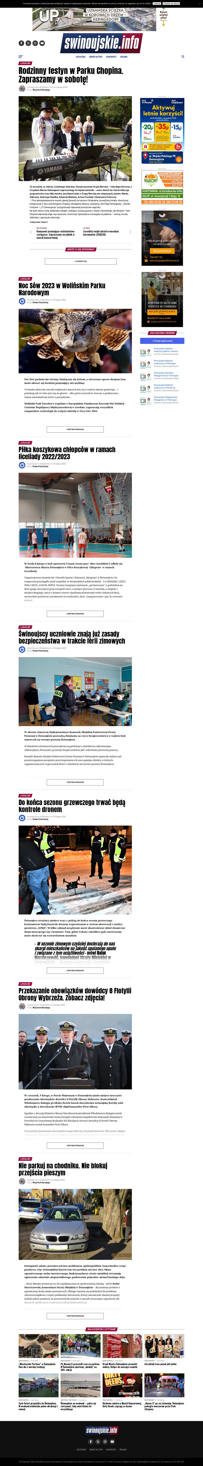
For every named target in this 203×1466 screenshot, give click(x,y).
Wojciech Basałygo (41, 90)
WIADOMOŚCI (111, 56)
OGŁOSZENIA (80, 56)
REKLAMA (123, 56)
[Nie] (199, 3)
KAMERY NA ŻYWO (95, 56)
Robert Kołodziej (40, 302)
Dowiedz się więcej (171, 3)
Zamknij (157, 3)
